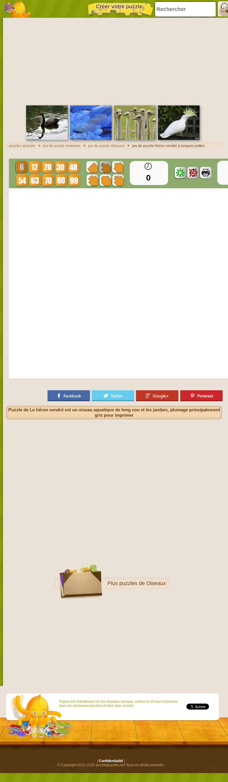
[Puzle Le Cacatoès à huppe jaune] (179, 139)
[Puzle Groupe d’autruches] (135, 139)
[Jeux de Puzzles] (17, 9)
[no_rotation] (193, 172)
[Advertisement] (114, 60)
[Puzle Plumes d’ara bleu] (91, 139)
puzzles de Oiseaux (142, 583)
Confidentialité (111, 761)
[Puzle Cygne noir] (47, 139)
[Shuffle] (180, 172)
